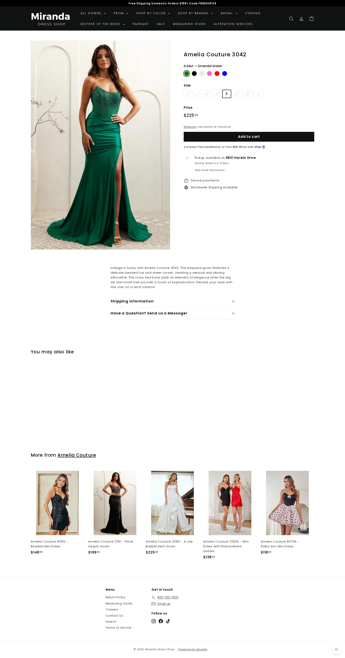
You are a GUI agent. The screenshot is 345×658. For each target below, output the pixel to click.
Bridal (228, 13)
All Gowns (92, 13)
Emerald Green (187, 74)
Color (203, 66)
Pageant (141, 24)
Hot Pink (209, 74)
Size (187, 85)
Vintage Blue (225, 74)
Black (194, 74)
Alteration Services (233, 24)
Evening (253, 13)
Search (111, 622)
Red (217, 74)
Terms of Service (118, 628)
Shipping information (132, 301)
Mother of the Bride (101, 24)
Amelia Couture (77, 455)
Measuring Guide (189, 24)
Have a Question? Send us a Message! (149, 313)
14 (259, 94)
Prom (119, 13)
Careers (112, 609)
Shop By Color (151, 13)
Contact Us (114, 616)
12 (247, 94)
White (232, 74)
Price (188, 107)
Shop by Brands (194, 13)
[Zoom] (100, 145)
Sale (161, 24)
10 (237, 94)
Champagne (202, 74)
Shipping (190, 126)
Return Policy (116, 597)
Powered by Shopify (192, 649)
